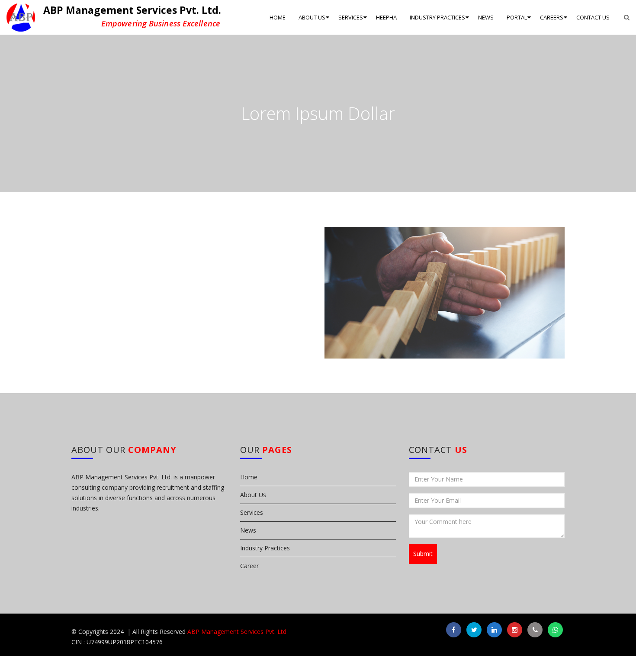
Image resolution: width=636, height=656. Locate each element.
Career (249, 566)
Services (251, 512)
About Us (253, 495)
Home (248, 477)
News (248, 530)
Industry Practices (265, 548)
